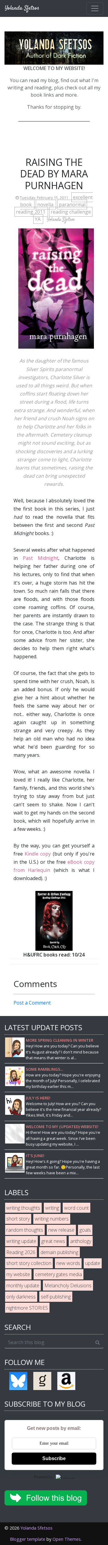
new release (61, 1230)
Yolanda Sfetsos (36, 1528)
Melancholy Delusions (68, 1285)
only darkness (21, 1296)
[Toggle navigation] (94, 8)
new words (68, 1263)
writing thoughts (23, 1208)
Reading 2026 (20, 1252)
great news (53, 1241)
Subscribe (54, 1458)
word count (76, 1208)
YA (38, 219)
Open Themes (66, 1539)
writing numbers (52, 1218)
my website (18, 1274)
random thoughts (24, 1230)
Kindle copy (38, 853)
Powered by (43, 1477)
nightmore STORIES (27, 1308)
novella (46, 204)
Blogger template (27, 1539)
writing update (21, 1241)
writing (52, 1208)
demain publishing (59, 1252)
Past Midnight (40, 558)
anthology (80, 1241)
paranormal (72, 204)
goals (85, 1230)
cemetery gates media (58, 1274)
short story (18, 1218)
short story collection (28, 1263)
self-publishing (56, 1296)
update (92, 1263)
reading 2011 (31, 211)
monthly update (22, 1285)
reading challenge (71, 211)
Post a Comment (32, 1002)
